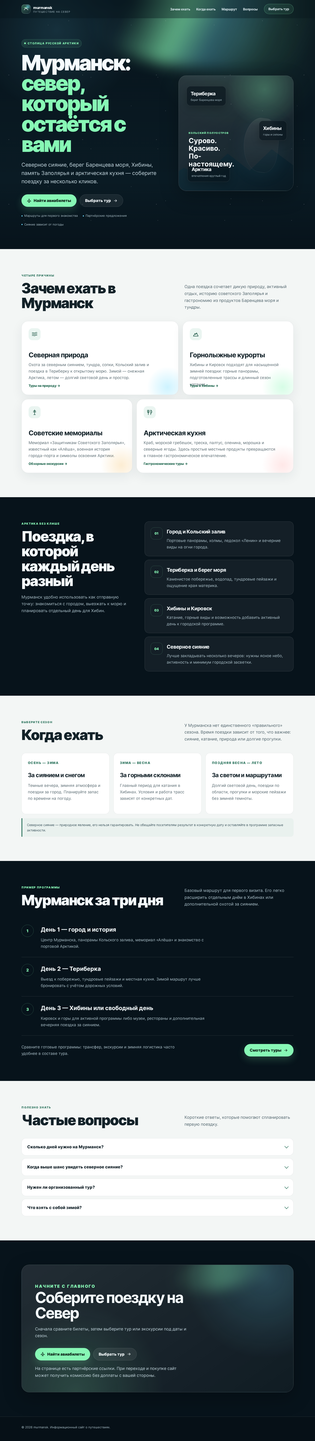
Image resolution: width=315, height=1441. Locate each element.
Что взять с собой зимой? (54, 1207)
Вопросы (250, 9)
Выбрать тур (278, 9)
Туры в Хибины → (204, 386)
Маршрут (229, 9)
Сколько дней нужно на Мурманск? (65, 1146)
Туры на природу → (44, 386)
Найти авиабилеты (52, 200)
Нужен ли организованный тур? (61, 1187)
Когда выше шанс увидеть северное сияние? (75, 1166)
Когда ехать (206, 9)
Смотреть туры (265, 1050)
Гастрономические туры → (166, 464)
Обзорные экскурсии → (48, 464)
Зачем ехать (180, 9)
